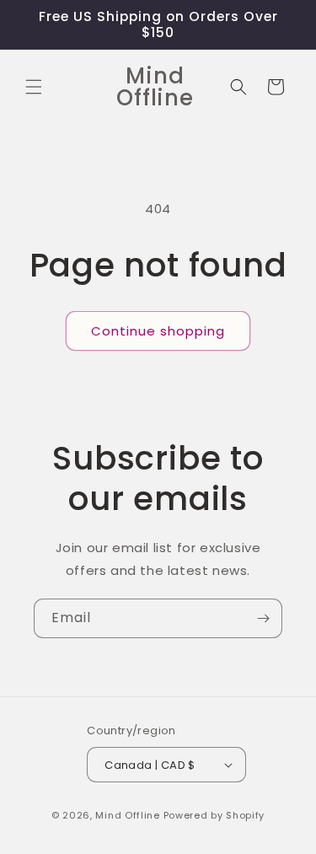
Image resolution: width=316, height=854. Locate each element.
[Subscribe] (262, 618)
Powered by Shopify (214, 815)
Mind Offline (127, 815)
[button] (33, 86)
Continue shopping (158, 331)
